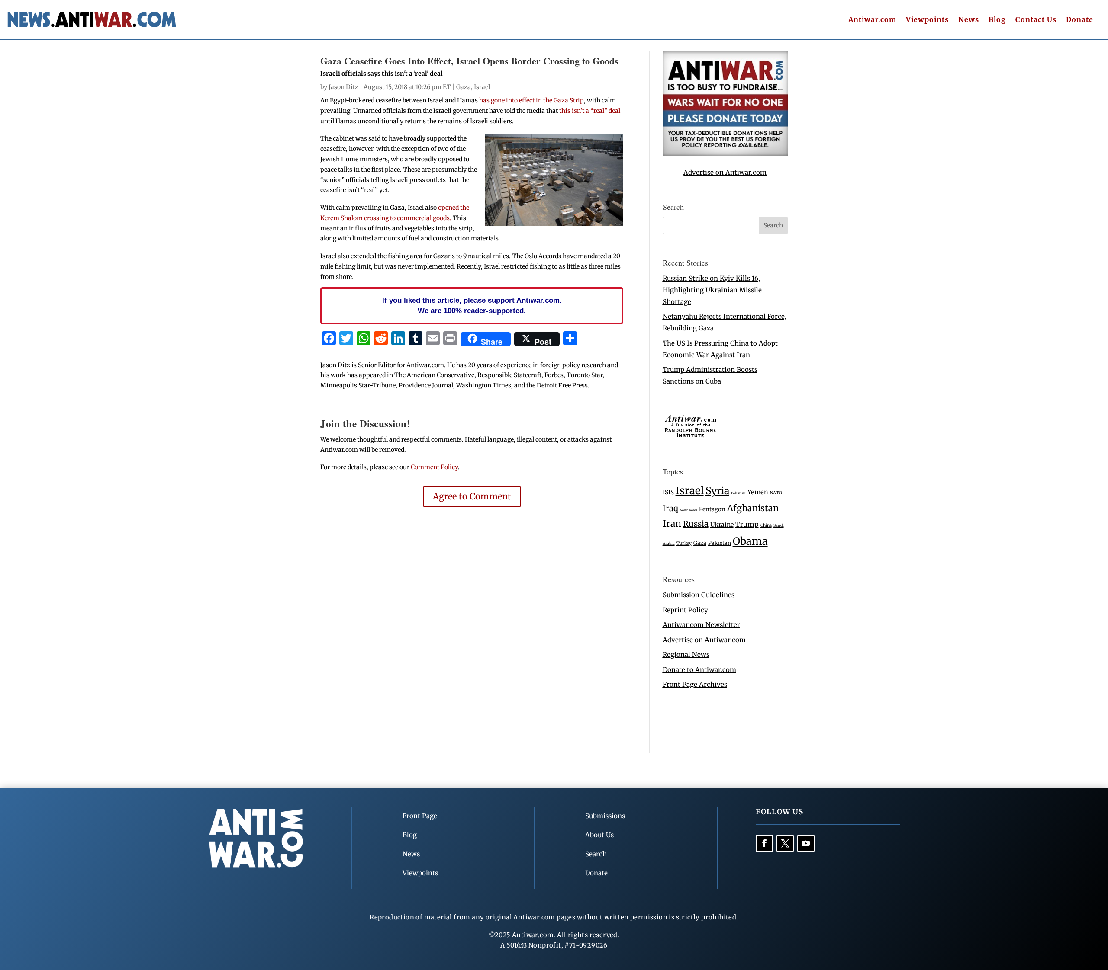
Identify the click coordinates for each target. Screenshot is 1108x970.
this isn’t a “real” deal (589, 111)
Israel (482, 87)
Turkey (684, 543)
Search (596, 854)
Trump (747, 524)
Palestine (738, 493)
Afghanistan (753, 508)
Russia (696, 524)
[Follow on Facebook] (764, 843)
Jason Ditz (343, 87)
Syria (717, 490)
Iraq (670, 508)
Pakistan (719, 543)
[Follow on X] (785, 843)
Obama (750, 541)
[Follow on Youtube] (806, 843)
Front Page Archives (695, 684)
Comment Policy (434, 467)
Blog (997, 20)
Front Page (420, 816)
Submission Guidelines (698, 595)
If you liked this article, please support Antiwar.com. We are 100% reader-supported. (472, 305)
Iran (672, 523)
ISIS (668, 492)
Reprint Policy (685, 610)
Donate (1079, 20)
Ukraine (722, 524)
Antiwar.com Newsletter (701, 625)
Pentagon (712, 509)
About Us (599, 835)
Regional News (686, 654)
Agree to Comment (472, 496)
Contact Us (1035, 20)
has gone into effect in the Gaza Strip (531, 100)
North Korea (688, 510)
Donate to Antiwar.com (699, 670)
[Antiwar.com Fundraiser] (725, 153)
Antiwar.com (872, 20)
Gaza (463, 87)
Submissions (605, 816)
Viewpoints (927, 20)
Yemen (757, 492)
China (766, 525)
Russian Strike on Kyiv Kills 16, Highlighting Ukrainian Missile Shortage (712, 290)
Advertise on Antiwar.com (725, 172)
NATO (776, 493)
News (968, 20)
